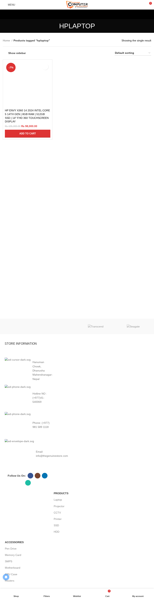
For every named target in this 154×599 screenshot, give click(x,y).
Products (61, 493)
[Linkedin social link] (45, 475)
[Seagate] (133, 326)
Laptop (58, 499)
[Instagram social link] (37, 475)
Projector (59, 506)
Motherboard (12, 567)
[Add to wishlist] (45, 66)
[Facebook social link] (30, 475)
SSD (56, 525)
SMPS (8, 561)
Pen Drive (11, 548)
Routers (9, 580)
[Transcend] (96, 326)
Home (7, 40)
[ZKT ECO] (20, 326)
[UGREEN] (58, 326)
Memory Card (13, 554)
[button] (27, 134)
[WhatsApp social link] (28, 483)
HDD (56, 531)
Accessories (14, 542)
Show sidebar (17, 53)
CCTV (57, 512)
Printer (58, 518)
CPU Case (11, 574)
